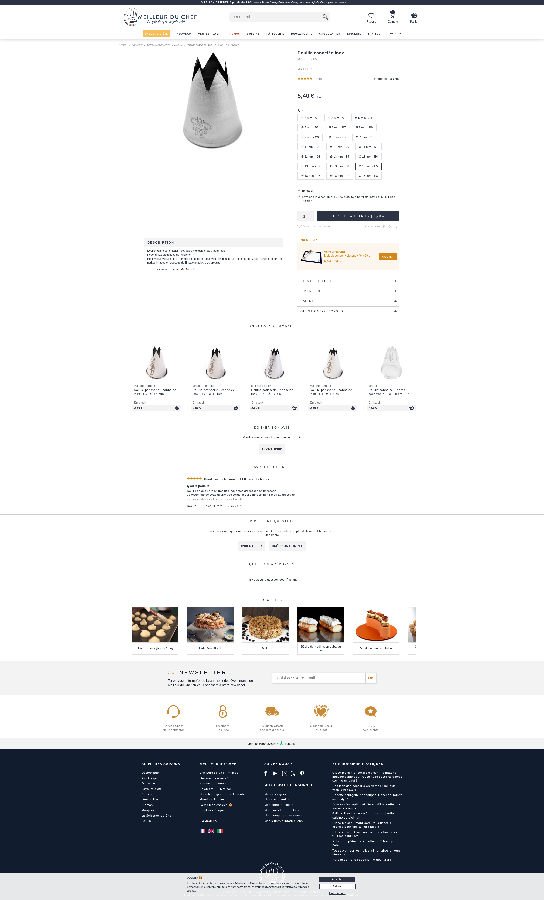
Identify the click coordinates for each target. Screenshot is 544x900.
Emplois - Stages (212, 810)
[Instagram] (285, 773)
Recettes (395, 33)
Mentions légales (212, 799)
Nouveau (148, 794)
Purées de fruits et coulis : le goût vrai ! (361, 859)
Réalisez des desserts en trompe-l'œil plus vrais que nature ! (363, 787)
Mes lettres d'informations (283, 821)
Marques (148, 810)
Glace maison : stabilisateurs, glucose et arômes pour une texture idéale (362, 824)
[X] (294, 773)
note (317, 78)
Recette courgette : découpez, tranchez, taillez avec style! (367, 796)
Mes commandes (276, 799)
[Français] (203, 830)
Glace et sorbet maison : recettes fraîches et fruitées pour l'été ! (365, 833)
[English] (211, 830)
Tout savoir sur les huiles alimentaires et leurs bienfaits (366, 852)
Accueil (123, 44)
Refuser (337, 886)
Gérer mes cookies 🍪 (216, 805)
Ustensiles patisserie (158, 44)
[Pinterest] (303, 773)
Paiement (207, 788)
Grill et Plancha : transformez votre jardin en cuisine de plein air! (365, 815)
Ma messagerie (275, 794)
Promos (147, 805)
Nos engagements (213, 783)
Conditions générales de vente (222, 794)
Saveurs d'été (152, 788)
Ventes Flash (151, 799)
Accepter (337, 879)
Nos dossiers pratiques (357, 764)
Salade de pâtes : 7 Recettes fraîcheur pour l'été (365, 843)
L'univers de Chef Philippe (219, 772)
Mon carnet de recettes (281, 810)
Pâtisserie (137, 44)
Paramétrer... (337, 893)
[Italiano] (220, 830)
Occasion (148, 783)
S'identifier (272, 448)
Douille (178, 44)
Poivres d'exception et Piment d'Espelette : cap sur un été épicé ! (367, 806)
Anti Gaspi (149, 778)
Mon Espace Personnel (288, 785)
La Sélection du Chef (157, 815)
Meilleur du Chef (218, 764)
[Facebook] (267, 773)
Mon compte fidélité (278, 804)
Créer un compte (287, 546)
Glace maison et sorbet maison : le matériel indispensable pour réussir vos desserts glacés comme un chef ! (367, 776)
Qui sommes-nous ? (214, 778)
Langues (209, 821)
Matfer (305, 69)
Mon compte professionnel (284, 815)
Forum (146, 821)
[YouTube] (276, 773)
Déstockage (150, 772)
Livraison (225, 788)
